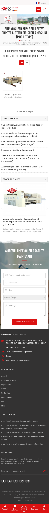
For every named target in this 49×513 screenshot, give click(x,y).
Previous (2, 208)
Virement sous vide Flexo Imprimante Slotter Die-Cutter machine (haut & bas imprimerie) (20, 158)
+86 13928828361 (23, 360)
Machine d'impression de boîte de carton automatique (13, 96)
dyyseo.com (30, 497)
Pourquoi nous (7, 397)
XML (31, 500)
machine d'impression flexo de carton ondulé (19, 421)
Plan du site (22, 500)
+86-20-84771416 (17, 347)
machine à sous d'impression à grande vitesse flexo (22, 444)
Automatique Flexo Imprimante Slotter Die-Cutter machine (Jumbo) (22, 168)
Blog (3, 406)
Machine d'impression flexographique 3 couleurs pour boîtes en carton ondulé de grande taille (22, 222)
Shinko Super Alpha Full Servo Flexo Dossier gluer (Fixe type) (21, 126)
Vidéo (3, 389)
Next (47, 208)
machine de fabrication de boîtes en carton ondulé (22, 432)
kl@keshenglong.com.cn (22, 352)
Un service (5, 393)
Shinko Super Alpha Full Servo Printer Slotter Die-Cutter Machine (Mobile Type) (22, 143)
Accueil (24, 40)
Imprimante (6, 384)
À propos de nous (8, 380)
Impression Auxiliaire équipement (17, 150)
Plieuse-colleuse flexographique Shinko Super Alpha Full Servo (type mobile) (20, 135)
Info (2, 401)
